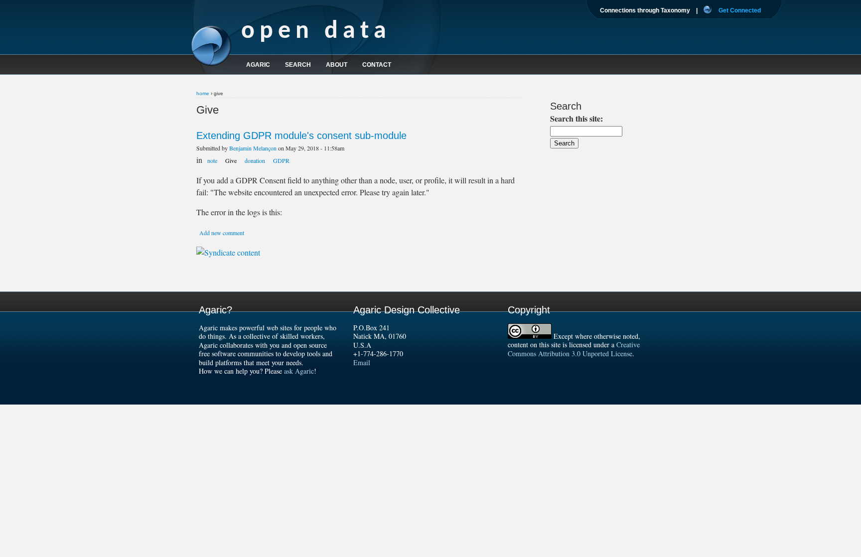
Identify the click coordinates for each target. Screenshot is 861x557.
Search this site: (576, 118)
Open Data (316, 31)
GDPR (281, 160)
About (336, 64)
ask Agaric (299, 371)
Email (361, 362)
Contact (376, 64)
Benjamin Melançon (253, 148)
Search (298, 64)
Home (202, 93)
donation (255, 160)
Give (231, 160)
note (212, 160)
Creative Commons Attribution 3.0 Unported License (574, 349)
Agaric (258, 64)
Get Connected (739, 10)
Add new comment (221, 233)
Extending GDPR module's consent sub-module (301, 135)
